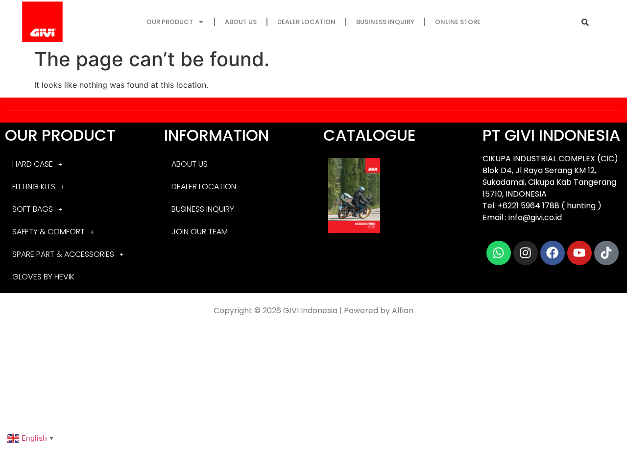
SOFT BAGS (32, 209)
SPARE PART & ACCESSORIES (63, 254)
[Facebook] (552, 253)
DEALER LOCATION (306, 21)
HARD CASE (32, 164)
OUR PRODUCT (169, 21)
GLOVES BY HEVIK (43, 276)
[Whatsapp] (498, 253)
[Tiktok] (606, 253)
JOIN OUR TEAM (199, 231)
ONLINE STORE (458, 21)
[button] (75, 164)
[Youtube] (579, 253)
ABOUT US (241, 21)
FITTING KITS (33, 186)
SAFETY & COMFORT (48, 231)
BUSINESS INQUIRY (385, 21)
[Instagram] (525, 253)
